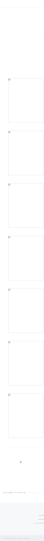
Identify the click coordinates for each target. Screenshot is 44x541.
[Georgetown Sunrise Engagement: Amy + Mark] (25, 153)
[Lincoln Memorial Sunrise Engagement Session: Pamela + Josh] (25, 258)
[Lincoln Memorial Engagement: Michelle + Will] (25, 415)
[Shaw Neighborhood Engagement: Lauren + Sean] (25, 205)
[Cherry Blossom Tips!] (25, 100)
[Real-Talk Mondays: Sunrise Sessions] (25, 310)
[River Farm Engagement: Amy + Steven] (25, 363)
